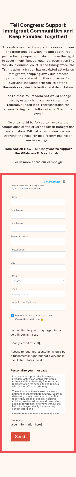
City (13, 262)
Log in (13, 188)
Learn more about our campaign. (38, 162)
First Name (17, 210)
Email (14, 288)
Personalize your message (29, 370)
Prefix (14, 196)
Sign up (23, 188)
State (14, 275)
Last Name (17, 223)
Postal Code (18, 249)
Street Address (19, 236)
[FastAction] (51, 181)
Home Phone (23, 302)
